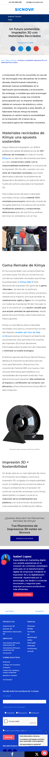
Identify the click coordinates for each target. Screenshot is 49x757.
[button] (42, 18)
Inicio (3, 60)
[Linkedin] (15, 751)
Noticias (13, 60)
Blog (7, 60)
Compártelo (12, 754)
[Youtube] (10, 751)
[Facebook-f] (5, 751)
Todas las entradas (23, 594)
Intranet (8, 680)
